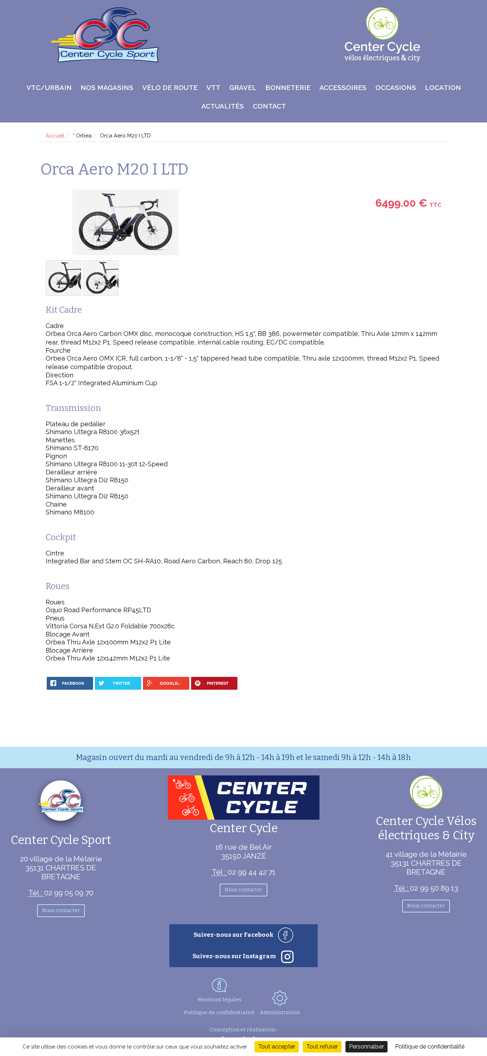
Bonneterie (288, 87)
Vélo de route (170, 87)
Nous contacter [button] (61, 910)
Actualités (222, 106)
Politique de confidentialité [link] (430, 1046)
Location (443, 87)
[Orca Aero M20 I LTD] (125, 223)
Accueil (55, 135)
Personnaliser (366, 1046)
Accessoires (342, 87)
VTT (213, 87)
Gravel (242, 87)
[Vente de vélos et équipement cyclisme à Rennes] (104, 60)
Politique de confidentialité (219, 1012)
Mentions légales (219, 999)
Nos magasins (107, 87)
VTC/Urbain (49, 87)
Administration (279, 1012)
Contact (269, 106)
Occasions (395, 87)
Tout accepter (276, 1046)
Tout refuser (322, 1046)
